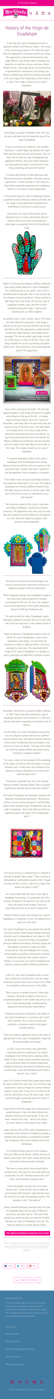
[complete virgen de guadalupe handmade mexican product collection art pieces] (27, 1236)
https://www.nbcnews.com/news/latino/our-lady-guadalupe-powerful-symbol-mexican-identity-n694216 (27, 1246)
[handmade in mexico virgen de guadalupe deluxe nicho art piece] (27, 703)
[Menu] (49, 13)
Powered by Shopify (37, 1390)
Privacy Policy (12, 1333)
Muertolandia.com (22, 1390)
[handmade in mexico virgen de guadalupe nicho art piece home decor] (27, 866)
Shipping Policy (13, 1341)
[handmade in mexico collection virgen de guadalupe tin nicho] (27, 574)
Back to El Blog (29, 1280)
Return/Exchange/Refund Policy (20, 1349)
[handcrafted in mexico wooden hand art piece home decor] (27, 276)
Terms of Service (13, 1356)
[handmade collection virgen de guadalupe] (27, 402)
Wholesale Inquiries (15, 1364)
